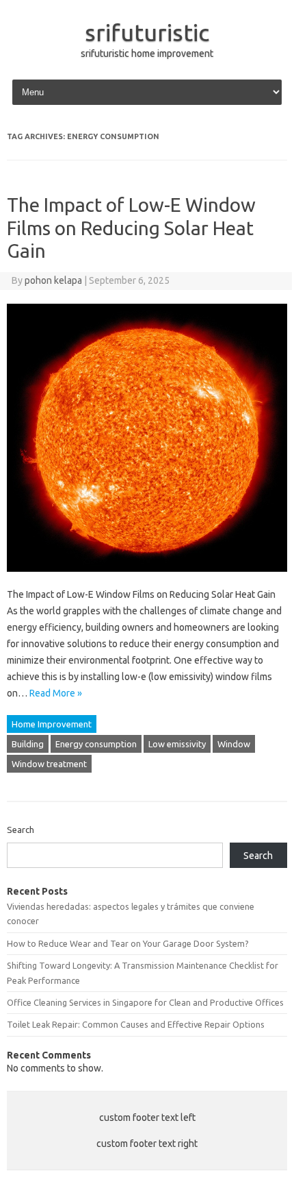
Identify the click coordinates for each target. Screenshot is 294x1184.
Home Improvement (52, 724)
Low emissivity (177, 744)
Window (233, 744)
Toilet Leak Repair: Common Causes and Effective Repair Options (136, 1024)
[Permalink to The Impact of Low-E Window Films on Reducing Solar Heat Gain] (147, 577)
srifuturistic (147, 32)
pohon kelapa (53, 280)
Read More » (55, 693)
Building (28, 744)
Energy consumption (96, 744)
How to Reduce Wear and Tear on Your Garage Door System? (128, 943)
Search (20, 829)
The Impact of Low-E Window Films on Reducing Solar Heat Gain (131, 227)
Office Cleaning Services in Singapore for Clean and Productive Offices (145, 1002)
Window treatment (49, 764)
